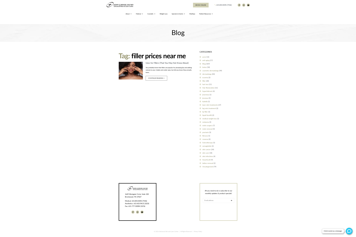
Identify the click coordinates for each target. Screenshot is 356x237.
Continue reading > (156, 78)
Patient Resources (205, 14)
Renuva (205, 136)
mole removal (207, 129)
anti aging (205, 60)
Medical (138, 14)
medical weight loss (209, 119)
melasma (205, 122)
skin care (205, 153)
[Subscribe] (232, 200)
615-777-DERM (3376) (136, 206)
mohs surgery (207, 125)
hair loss (205, 84)
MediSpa (192, 14)
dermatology (207, 74)
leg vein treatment (209, 108)
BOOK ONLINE (201, 5)
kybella (204, 101)
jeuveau (205, 98)
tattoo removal (207, 163)
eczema (205, 77)
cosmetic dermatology (210, 71)
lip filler (205, 112)
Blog (204, 64)
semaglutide (206, 146)
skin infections (207, 156)
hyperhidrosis (207, 91)
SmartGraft (206, 160)
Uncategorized (207, 167)
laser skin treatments (210, 105)
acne (204, 57)
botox (204, 67)
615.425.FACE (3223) (141, 203)
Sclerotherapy (207, 143)
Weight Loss (164, 14)
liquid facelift (207, 115)
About (128, 14)
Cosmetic (150, 14)
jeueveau (205, 95)
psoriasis (205, 132)
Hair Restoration (208, 88)
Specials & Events (177, 14)
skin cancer (206, 149)
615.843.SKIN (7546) (224, 5)
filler (204, 81)
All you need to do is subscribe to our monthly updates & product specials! (218, 192)
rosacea (205, 139)
